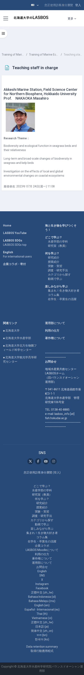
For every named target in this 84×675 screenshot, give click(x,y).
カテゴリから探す (59, 274)
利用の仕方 (52, 330)
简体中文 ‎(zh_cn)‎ (42, 630)
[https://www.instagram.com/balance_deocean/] (54, 461)
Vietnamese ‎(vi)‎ (42, 618)
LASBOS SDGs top (15, 244)
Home (7, 225)
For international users (17, 256)
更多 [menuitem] (70, 18)
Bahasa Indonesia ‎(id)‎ (42, 596)
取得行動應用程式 (42, 650)
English (42, 571)
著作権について (55, 338)
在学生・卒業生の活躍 (62, 299)
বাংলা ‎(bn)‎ (42, 635)
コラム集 (53, 294)
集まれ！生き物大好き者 (63, 290)
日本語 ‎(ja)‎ (42, 626)
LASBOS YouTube (15, 233)
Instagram (42, 584)
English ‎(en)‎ (42, 605)
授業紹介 (53, 261)
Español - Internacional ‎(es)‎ (42, 609)
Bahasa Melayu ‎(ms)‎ (42, 601)
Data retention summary (42, 646)
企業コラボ (42, 545)
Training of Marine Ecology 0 (13, 54)
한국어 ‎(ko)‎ (42, 639)
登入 (78, 5)
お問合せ (42, 567)
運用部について (55, 323)
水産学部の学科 (58, 241)
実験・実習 (55, 266)
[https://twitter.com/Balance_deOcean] (30, 461)
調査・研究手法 (58, 270)
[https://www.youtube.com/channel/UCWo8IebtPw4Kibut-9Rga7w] (46, 461)
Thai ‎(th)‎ (42, 613)
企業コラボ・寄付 (14, 264)
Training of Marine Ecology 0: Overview (44, 54)
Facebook (42, 588)
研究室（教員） (58, 245)
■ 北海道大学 (11, 330)
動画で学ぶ (55, 278)
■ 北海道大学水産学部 (17, 338)
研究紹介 (53, 257)
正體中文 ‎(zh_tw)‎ (42, 592)
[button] (35, 5)
